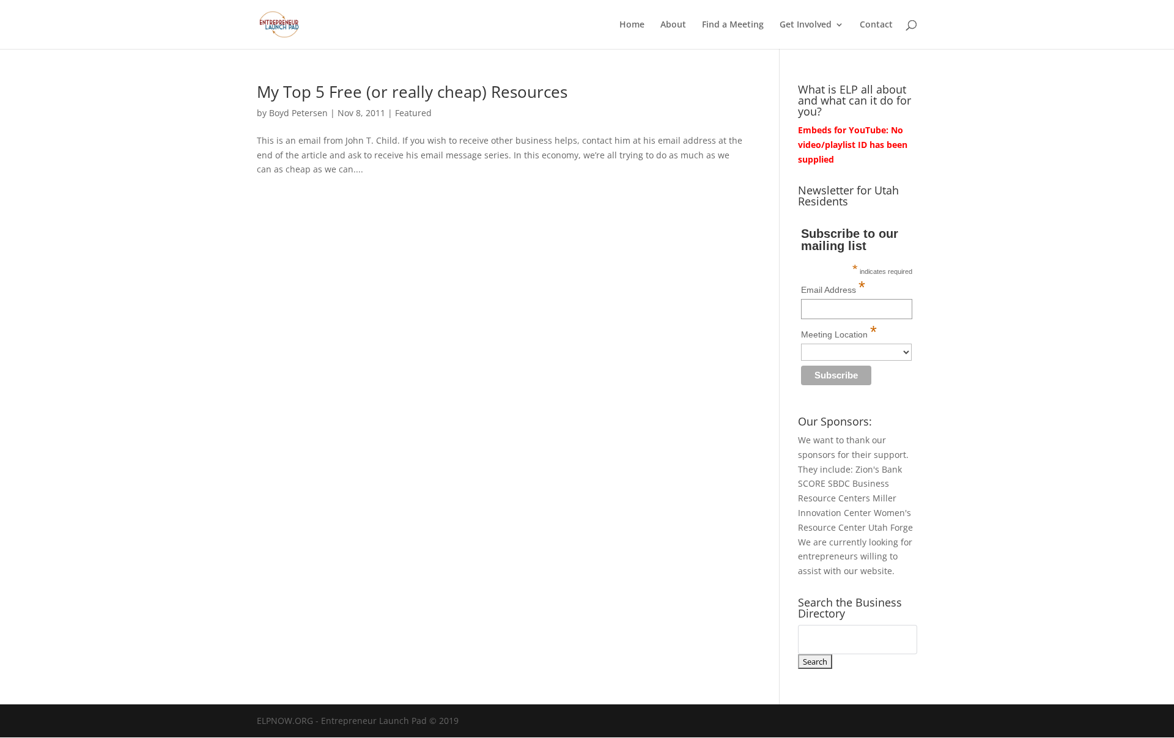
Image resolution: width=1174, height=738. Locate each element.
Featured (413, 113)
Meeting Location (839, 331)
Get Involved (806, 25)
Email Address (833, 287)
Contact (876, 25)
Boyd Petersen (298, 113)
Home (631, 25)
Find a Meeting (733, 25)
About (673, 25)
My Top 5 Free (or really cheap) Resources (412, 92)
